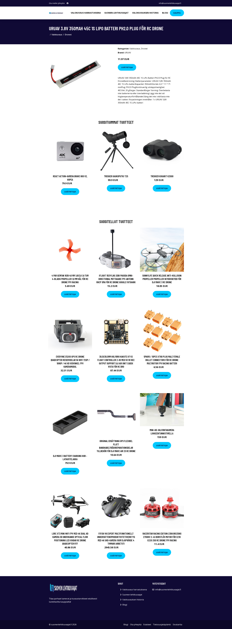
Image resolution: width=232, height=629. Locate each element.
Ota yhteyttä (135, 624)
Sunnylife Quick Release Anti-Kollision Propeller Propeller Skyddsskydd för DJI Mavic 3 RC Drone (161, 279)
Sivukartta (177, 624)
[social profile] (67, 3)
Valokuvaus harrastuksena (86, 12)
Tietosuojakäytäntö (162, 624)
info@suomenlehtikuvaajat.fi (170, 3)
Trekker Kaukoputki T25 (116, 176)
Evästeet (147, 624)
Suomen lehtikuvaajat (116, 12)
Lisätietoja (127, 67)
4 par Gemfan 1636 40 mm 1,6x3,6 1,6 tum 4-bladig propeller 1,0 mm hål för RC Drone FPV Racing (70, 279)
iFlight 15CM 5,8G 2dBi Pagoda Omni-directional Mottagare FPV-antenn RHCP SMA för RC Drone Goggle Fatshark (116, 279)
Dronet (68, 34)
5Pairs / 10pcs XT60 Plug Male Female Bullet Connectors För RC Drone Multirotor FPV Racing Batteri (162, 360)
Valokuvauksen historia (145, 12)
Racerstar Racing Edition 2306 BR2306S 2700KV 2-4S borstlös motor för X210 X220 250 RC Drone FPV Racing (162, 537)
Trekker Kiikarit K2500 (162, 176)
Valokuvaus (57, 34)
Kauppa (177, 13)
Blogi (165, 12)
